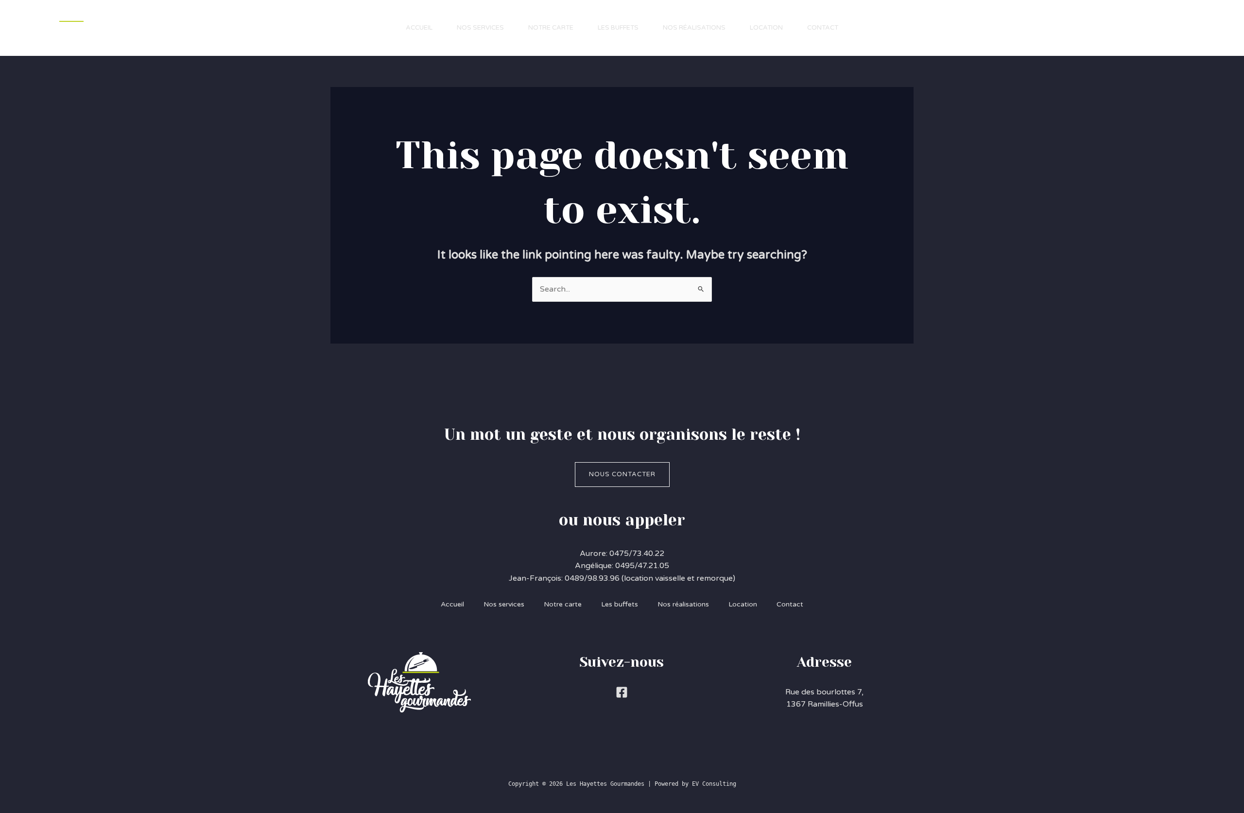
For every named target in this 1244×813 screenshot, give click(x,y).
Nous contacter (622, 474)
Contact (822, 28)
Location (766, 28)
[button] (1176, 28)
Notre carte (550, 28)
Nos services (480, 28)
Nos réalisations (694, 28)
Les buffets (618, 28)
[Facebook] (622, 692)
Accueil (419, 28)
